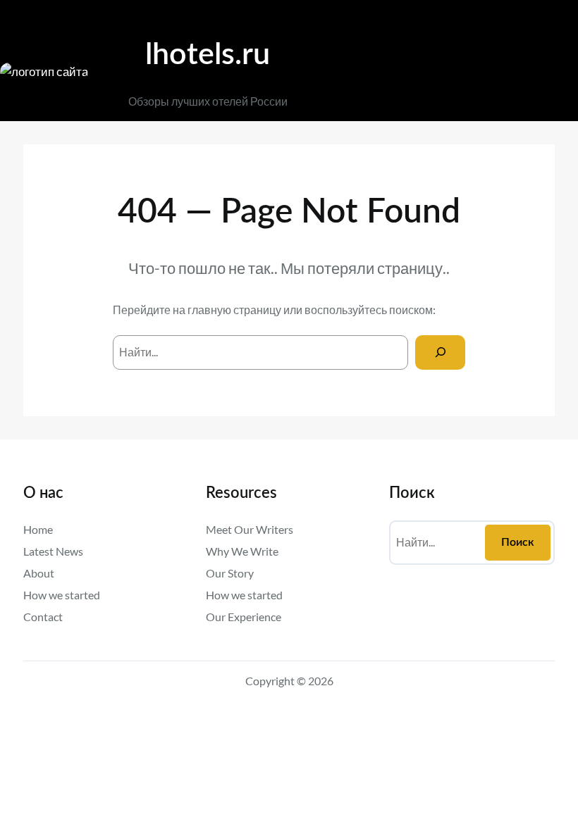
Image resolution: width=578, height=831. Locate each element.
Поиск (517, 542)
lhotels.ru (207, 55)
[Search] (440, 352)
